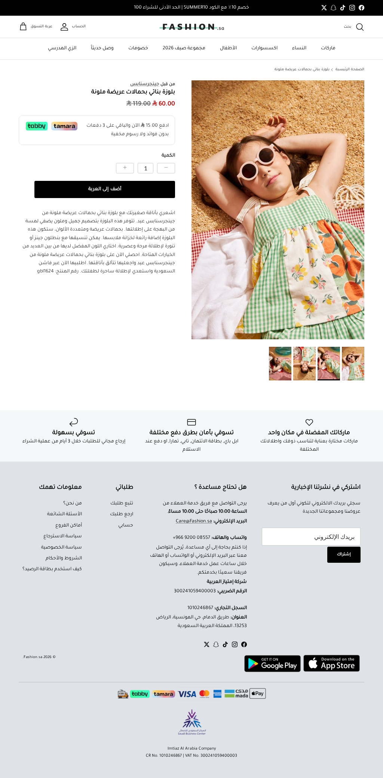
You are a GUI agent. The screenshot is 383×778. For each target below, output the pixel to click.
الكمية (168, 155)
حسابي (125, 525)
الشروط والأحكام (64, 558)
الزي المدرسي (62, 48)
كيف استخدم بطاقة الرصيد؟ (52, 569)
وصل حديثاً (102, 48)
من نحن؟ (72, 503)
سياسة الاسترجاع (62, 536)
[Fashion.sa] (191, 27)
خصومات (138, 48)
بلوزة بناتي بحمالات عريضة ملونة (302, 70)
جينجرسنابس (144, 84)
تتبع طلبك (121, 503)
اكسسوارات (264, 48)
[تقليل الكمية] (166, 168)
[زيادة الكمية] (125, 168)
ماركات (328, 48)
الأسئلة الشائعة (64, 514)
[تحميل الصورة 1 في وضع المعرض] (278, 209)
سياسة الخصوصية (61, 547)
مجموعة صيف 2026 (184, 48)
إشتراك (344, 554)
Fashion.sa (33, 657)
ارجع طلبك (121, 514)
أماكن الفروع (68, 525)
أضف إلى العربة (104, 189)
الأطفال (228, 48)
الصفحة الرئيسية (349, 70)
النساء (299, 48)
